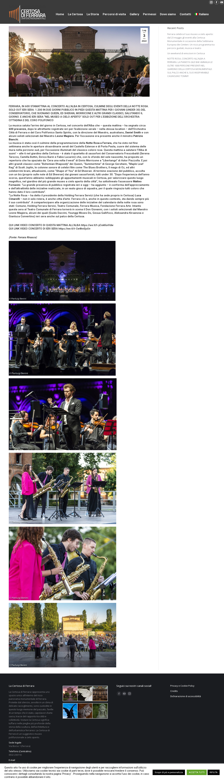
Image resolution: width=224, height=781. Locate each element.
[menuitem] (59, 14)
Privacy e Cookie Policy (182, 685)
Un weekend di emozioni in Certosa (186, 53)
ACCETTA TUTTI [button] (197, 772)
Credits (174, 691)
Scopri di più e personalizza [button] (169, 772)
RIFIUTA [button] (214, 772)
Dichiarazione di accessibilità (185, 696)
